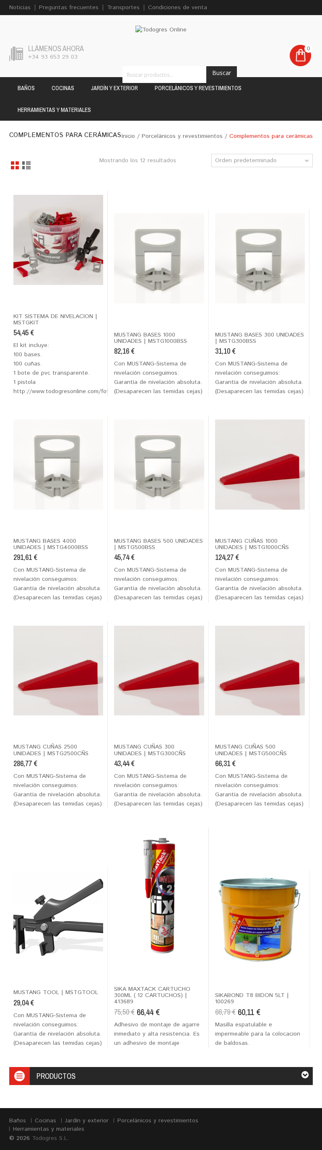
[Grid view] (15, 166)
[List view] (27, 166)
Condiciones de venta (177, 7)
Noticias (20, 7)
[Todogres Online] (161, 30)
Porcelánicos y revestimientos (198, 88)
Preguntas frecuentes (69, 7)
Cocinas (63, 88)
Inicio (128, 136)
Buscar (221, 73)
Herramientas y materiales (54, 110)
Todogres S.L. (50, 1138)
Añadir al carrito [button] (38, 292)
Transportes (123, 7)
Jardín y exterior (114, 88)
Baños (26, 88)
